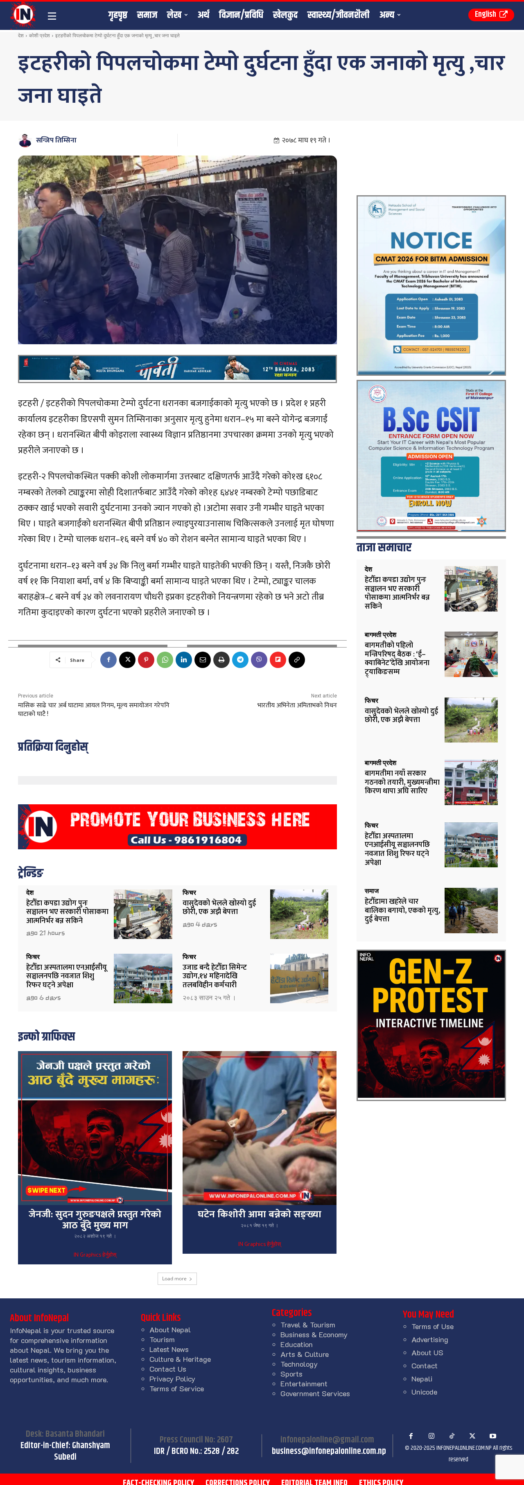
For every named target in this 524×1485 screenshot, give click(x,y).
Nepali (421, 1378)
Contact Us (167, 1369)
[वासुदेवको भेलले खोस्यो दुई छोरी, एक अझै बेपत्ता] (299, 914)
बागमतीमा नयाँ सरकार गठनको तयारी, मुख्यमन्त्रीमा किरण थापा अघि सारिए (402, 782)
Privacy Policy (172, 1378)
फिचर (189, 892)
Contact (424, 1365)
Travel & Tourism (307, 1324)
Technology (299, 1364)
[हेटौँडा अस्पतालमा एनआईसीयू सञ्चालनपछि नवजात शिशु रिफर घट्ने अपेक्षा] (143, 978)
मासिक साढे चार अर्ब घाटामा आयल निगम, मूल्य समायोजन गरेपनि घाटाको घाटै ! (93, 710)
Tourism (162, 1339)
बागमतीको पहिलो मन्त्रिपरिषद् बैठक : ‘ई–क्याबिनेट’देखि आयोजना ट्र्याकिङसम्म (397, 658)
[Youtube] (493, 1436)
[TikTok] (452, 1436)
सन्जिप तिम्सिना (56, 140)
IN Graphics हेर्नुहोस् (95, 1255)
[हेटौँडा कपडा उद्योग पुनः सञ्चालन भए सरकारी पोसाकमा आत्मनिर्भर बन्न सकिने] (143, 914)
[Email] (202, 660)
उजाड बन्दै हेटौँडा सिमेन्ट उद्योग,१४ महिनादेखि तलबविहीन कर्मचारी (215, 976)
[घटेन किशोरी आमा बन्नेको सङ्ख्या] (260, 1128)
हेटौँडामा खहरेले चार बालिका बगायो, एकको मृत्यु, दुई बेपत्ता (402, 910)
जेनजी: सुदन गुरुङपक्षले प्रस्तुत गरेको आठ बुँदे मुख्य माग (95, 1219)
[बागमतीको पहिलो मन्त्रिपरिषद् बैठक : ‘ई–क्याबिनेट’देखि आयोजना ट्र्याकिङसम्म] (471, 654)
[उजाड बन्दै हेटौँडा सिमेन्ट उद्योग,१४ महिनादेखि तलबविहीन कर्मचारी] (299, 978)
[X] (127, 660)
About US (427, 1352)
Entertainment (304, 1383)
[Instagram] (431, 1436)
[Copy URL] (297, 660)
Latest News (169, 1349)
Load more (174, 1278)
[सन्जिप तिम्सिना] (26, 140)
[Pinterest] (146, 660)
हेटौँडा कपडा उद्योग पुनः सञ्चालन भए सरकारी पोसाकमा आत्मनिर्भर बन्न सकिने (67, 912)
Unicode (424, 1392)
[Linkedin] (184, 660)
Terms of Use (432, 1326)
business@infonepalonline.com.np (329, 1451)
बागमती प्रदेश (380, 635)
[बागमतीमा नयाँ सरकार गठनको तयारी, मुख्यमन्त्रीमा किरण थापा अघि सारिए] (471, 782)
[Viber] (259, 660)
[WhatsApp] (165, 660)
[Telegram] (240, 660)
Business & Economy (314, 1334)
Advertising (429, 1339)
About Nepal (170, 1329)
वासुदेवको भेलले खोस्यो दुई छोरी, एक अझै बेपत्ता (219, 908)
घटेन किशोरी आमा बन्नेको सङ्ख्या (259, 1214)
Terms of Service (176, 1388)
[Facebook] (108, 660)
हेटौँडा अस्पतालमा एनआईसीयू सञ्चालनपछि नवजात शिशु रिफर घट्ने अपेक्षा (66, 976)
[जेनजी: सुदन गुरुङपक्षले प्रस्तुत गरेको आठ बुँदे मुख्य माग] (95, 1128)
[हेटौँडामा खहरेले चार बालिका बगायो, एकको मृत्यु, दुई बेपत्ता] (471, 910)
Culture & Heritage (180, 1359)
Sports (291, 1374)
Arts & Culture (304, 1354)
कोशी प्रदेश (39, 35)
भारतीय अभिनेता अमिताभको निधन (297, 705)
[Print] (221, 660)
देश (21, 35)
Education (296, 1344)
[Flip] (278, 660)
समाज (372, 891)
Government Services (315, 1393)
